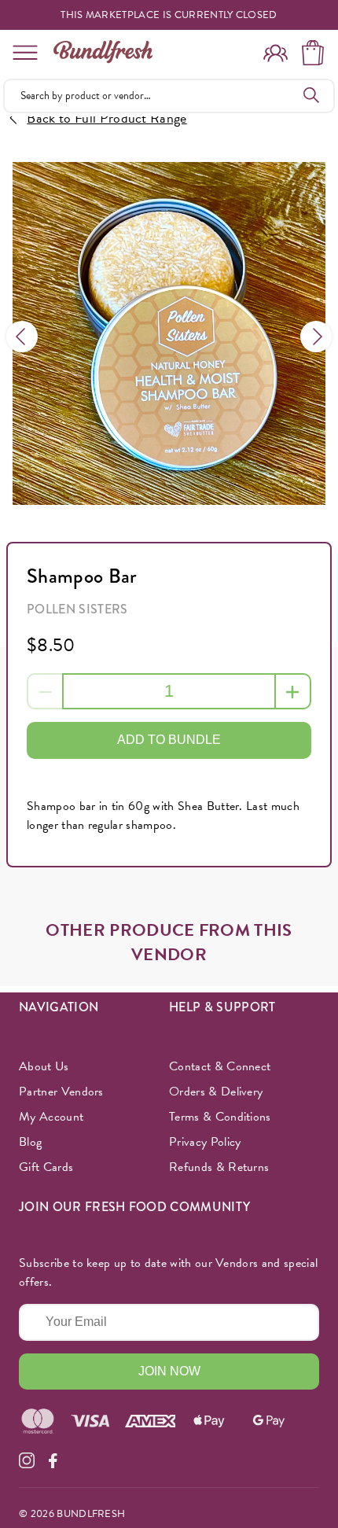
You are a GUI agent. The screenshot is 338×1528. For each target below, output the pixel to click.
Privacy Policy (205, 1141)
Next (316, 336)
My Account (51, 1116)
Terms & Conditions (220, 1116)
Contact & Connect (219, 1066)
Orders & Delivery (216, 1091)
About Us (44, 1066)
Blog (30, 1141)
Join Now (169, 1371)
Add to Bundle (169, 739)
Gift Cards (46, 1167)
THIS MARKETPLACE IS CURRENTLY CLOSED (169, 15)
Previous (22, 336)
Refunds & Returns (219, 1167)
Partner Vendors (61, 1091)
